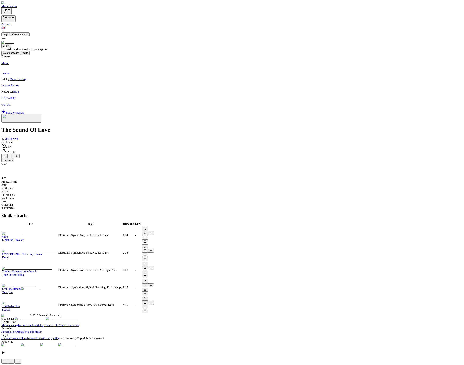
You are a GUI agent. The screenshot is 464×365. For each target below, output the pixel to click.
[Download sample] (17, 156)
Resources (8, 17)
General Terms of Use (14, 338)
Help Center (60, 325)
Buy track (8, 160)
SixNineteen (11, 138)
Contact (5, 24)
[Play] (21, 118)
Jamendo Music (33, 331)
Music (5, 6)
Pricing (6, 10)
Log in (6, 34)
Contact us (73, 325)
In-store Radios (27, 325)
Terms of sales (35, 338)
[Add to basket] (145, 241)
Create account (20, 34)
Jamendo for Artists (12, 331)
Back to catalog (15, 112)
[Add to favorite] (4, 156)
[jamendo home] (7, 3)
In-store (13, 6)
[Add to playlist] (11, 156)
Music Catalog (9, 325)
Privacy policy (51, 338)
